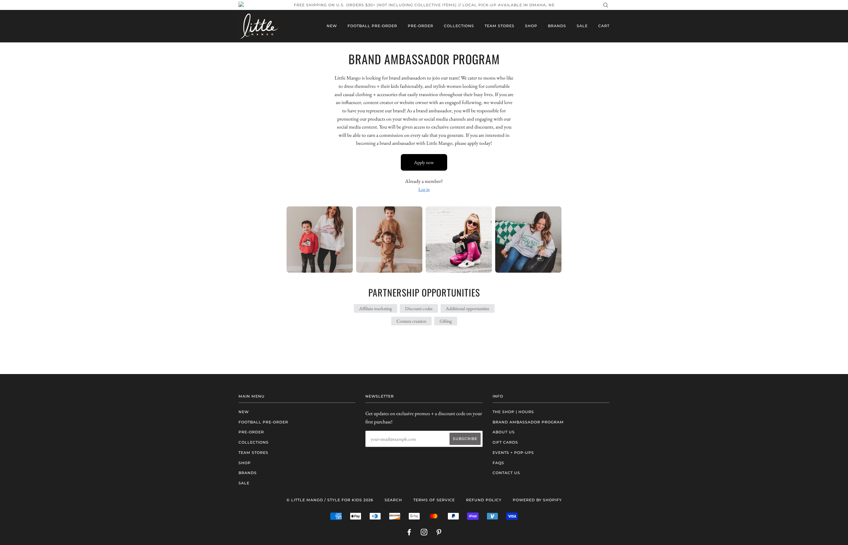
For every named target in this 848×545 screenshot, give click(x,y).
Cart (604, 26)
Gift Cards (505, 442)
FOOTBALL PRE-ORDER (372, 26)
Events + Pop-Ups (513, 452)
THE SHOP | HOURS (513, 411)
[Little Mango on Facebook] (409, 533)
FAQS (498, 463)
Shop (531, 26)
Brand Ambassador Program (528, 422)
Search (393, 500)
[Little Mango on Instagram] (424, 533)
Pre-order (420, 26)
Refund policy (484, 500)
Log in (424, 189)
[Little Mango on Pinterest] (439, 533)
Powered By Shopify (537, 500)
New (332, 26)
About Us (504, 432)
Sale (582, 26)
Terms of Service (434, 500)
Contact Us (506, 472)
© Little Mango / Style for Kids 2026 (330, 500)
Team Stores (499, 26)
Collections (459, 26)
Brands (557, 26)
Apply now (424, 162)
